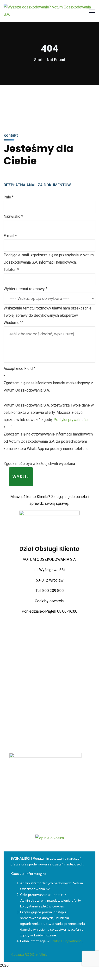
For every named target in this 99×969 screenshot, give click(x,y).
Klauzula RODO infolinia (29, 954)
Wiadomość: (14, 322)
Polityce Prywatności (66, 941)
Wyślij (20, 476)
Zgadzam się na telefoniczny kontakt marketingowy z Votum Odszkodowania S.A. (48, 387)
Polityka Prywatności (49, 782)
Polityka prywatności (71, 419)
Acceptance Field (19, 368)
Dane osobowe (49, 788)
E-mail (10, 235)
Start (38, 59)
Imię (8, 197)
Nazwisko (13, 216)
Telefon (11, 269)
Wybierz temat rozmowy (25, 289)
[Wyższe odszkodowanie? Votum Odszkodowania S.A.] (49, 10)
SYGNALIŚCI (20, 858)
